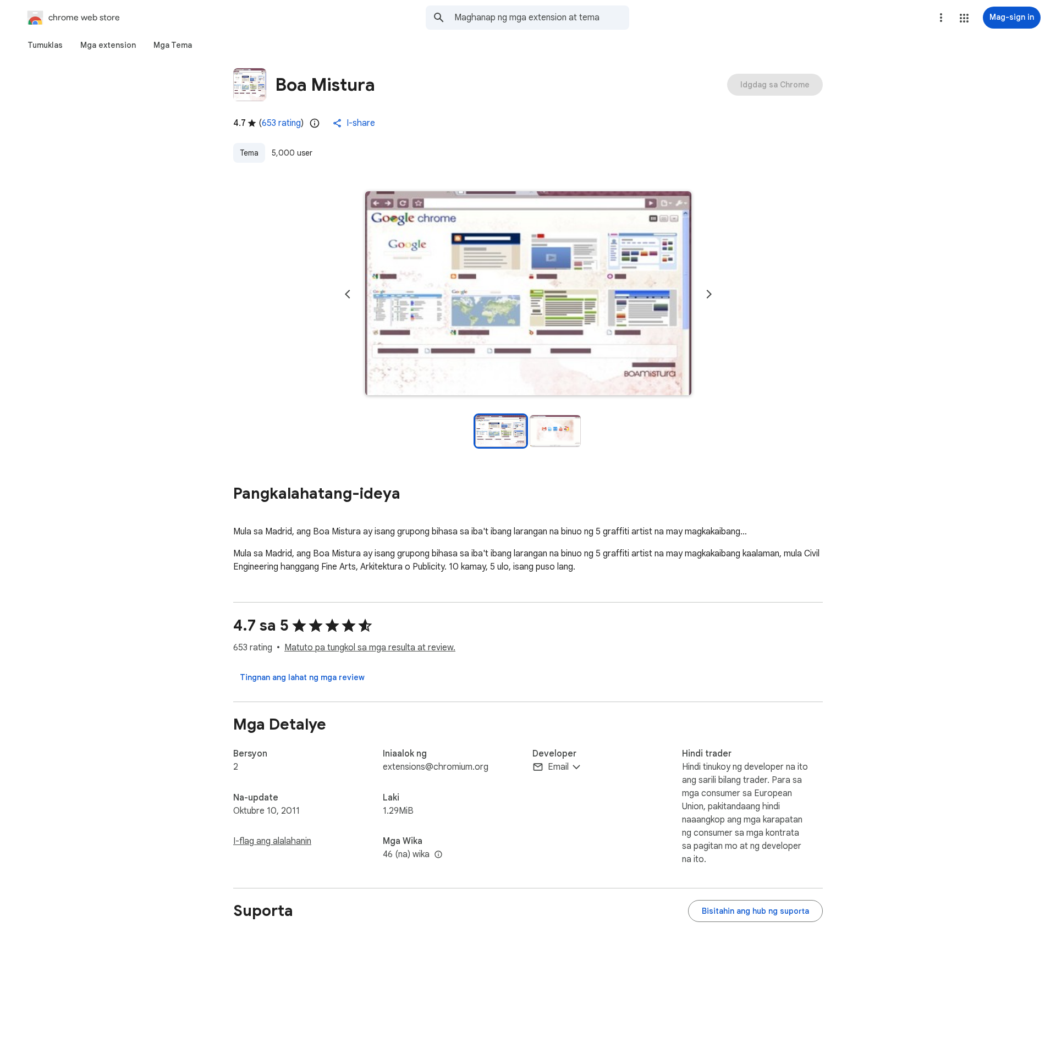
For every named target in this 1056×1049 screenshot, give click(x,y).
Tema (249, 153)
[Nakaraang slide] (348, 294)
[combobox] (541, 17)
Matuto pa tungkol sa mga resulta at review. (369, 647)
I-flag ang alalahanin (272, 841)
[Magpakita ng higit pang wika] (438, 855)
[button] (964, 18)
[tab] (45, 45)
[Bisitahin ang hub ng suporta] (755, 911)
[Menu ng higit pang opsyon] (941, 18)
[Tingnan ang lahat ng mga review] (302, 677)
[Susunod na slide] (709, 294)
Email (558, 766)
